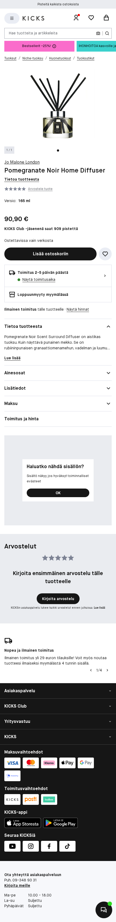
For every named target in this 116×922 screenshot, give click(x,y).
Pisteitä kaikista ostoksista (58, 4)
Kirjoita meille (17, 885)
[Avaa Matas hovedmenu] (11, 18)
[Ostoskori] (106, 18)
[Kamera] (98, 33)
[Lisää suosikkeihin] (105, 253)
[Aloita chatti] (103, 910)
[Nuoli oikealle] (107, 670)
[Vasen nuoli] (91, 670)
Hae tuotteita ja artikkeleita (33, 33)
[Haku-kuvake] (107, 33)
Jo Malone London (22, 162)
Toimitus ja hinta (21, 419)
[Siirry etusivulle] (33, 18)
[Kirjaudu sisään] (76, 18)
